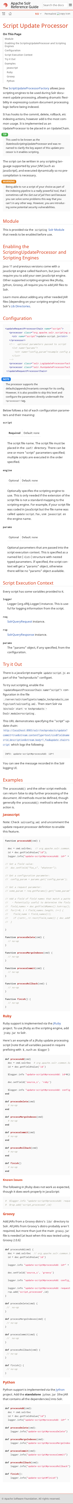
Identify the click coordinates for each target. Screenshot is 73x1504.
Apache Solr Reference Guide (25, 5)
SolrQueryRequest (19, 621)
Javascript (12, 67)
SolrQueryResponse (20, 635)
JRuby (57, 1023)
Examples (10, 63)
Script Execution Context (18, 54)
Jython (60, 1390)
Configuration (13, 50)
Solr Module (56, 230)
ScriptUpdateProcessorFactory (29, 88)
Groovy (11, 76)
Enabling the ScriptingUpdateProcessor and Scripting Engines (35, 45)
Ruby (10, 72)
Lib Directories (20, 306)
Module (9, 38)
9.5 (37, 13)
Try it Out (10, 59)
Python (11, 80)
